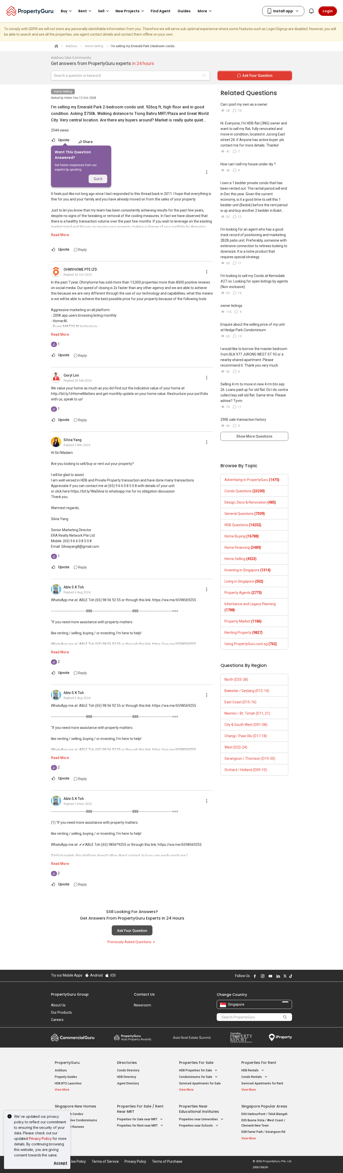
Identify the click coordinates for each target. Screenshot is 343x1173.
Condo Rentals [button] (252, 1077)
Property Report (241, 1037)
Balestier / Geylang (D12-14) (246, 691)
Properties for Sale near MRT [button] (137, 1119)
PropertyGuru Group (70, 994)
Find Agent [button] (160, 11)
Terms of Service (105, 1161)
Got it (98, 179)
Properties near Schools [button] (196, 1125)
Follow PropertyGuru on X (284, 976)
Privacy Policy (40, 1138)
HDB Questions (242, 525)
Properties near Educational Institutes (199, 1109)
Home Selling (63, 91)
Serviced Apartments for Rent (262, 1083)
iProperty (280, 1037)
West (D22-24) (235, 747)
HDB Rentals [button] (250, 1070)
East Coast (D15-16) (240, 702)
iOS (112, 975)
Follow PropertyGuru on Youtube (270, 976)
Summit (191, 1037)
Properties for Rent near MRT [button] (137, 1125)
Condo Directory (128, 1070)
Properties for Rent (258, 1062)
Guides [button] (184, 11)
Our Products (61, 1012)
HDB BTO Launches (68, 1083)
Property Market (243, 621)
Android (96, 975)
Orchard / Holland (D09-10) (245, 770)
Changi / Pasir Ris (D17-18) (245, 736)
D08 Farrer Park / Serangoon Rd (263, 1132)
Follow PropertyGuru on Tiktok (290, 976)
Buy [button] (64, 11)
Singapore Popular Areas (264, 1106)
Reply (82, 250)
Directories (127, 1062)
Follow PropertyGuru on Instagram (262, 976)
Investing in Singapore (247, 570)
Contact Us (144, 994)
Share (88, 142)
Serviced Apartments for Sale (200, 1083)
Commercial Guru (72, 1037)
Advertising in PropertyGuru (251, 480)
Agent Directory (128, 1083)
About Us (58, 1005)
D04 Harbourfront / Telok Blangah (264, 1114)
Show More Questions (254, 436)
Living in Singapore (243, 581)
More (202, 11)
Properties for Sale (196, 1062)
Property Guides (66, 1077)
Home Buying (241, 536)
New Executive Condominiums (76, 1120)
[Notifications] (311, 11)
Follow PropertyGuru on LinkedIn (277, 976)
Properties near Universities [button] (199, 1119)
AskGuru (61, 1070)
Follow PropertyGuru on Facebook (254, 976)
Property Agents (243, 593)
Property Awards (132, 1037)
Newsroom (142, 1005)
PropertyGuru (67, 1062)
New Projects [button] (128, 11)
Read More (60, 235)
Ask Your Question (132, 931)
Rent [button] (82, 11)
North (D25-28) (236, 679)
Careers (57, 1020)
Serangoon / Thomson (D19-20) (249, 758)
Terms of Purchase (167, 1161)
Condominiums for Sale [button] (196, 1077)
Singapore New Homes (75, 1106)
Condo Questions (244, 491)
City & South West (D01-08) (245, 725)
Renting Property (243, 633)
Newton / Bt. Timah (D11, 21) (247, 713)
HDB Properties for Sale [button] (196, 1070)
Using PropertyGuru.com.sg (250, 644)
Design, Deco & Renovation (250, 502)
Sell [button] (101, 11)
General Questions (244, 514)
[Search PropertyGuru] (285, 1017)
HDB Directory (126, 1077)
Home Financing (242, 547)
